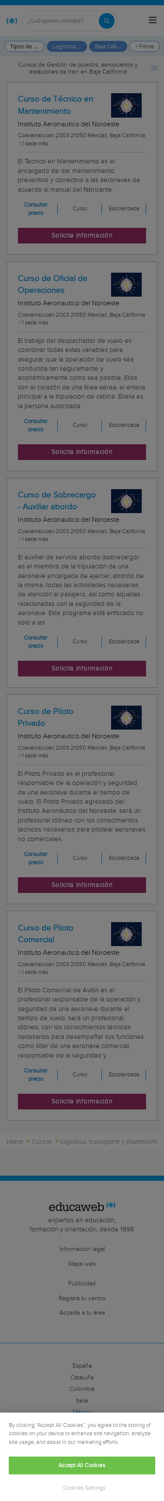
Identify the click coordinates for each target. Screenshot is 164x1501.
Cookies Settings (84, 1488)
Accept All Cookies (82, 1465)
